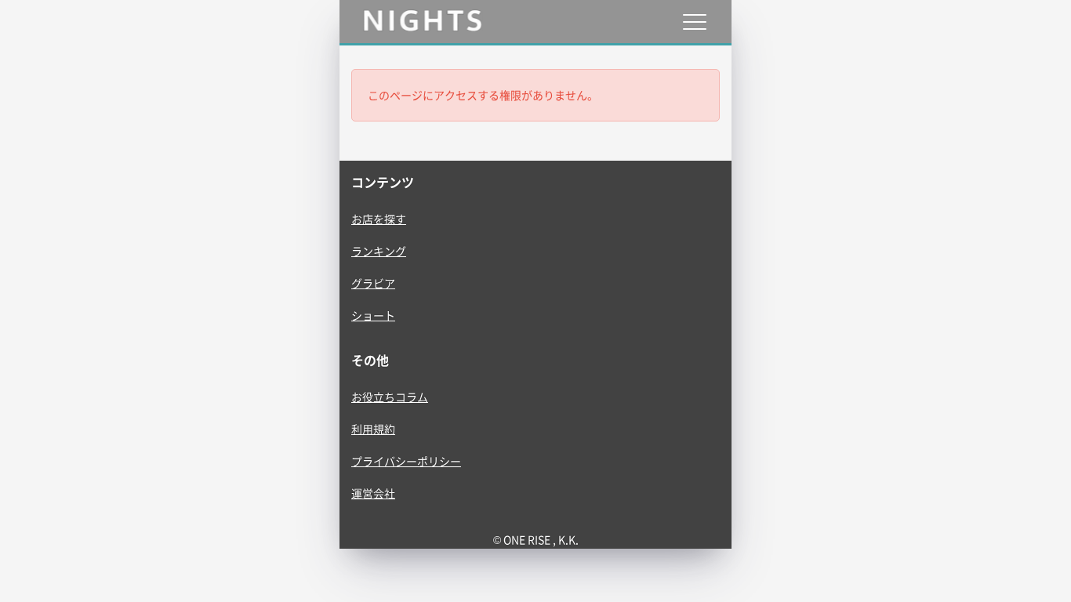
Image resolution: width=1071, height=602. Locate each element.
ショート (373, 315)
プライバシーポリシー (406, 461)
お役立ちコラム (389, 396)
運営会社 (373, 493)
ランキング (378, 251)
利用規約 (373, 429)
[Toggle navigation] (694, 21)
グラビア (373, 283)
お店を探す (378, 219)
